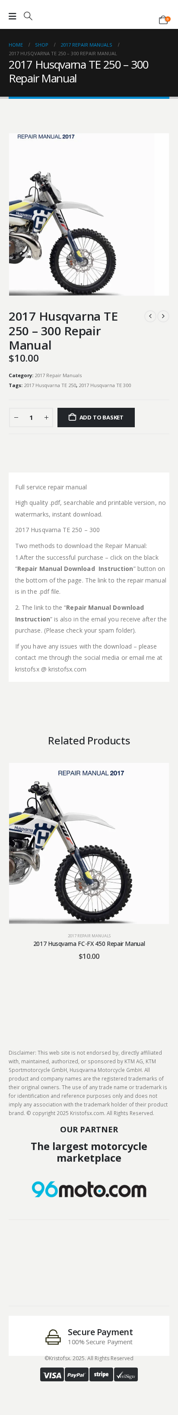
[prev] (150, 316)
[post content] (89, 843)
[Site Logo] (89, 14)
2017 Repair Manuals (58, 375)
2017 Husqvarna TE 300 (105, 385)
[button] (28, 16)
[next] (163, 316)
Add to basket (101, 417)
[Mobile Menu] (12, 16)
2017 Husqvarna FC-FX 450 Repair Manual (89, 943)
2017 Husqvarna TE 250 (50, 385)
